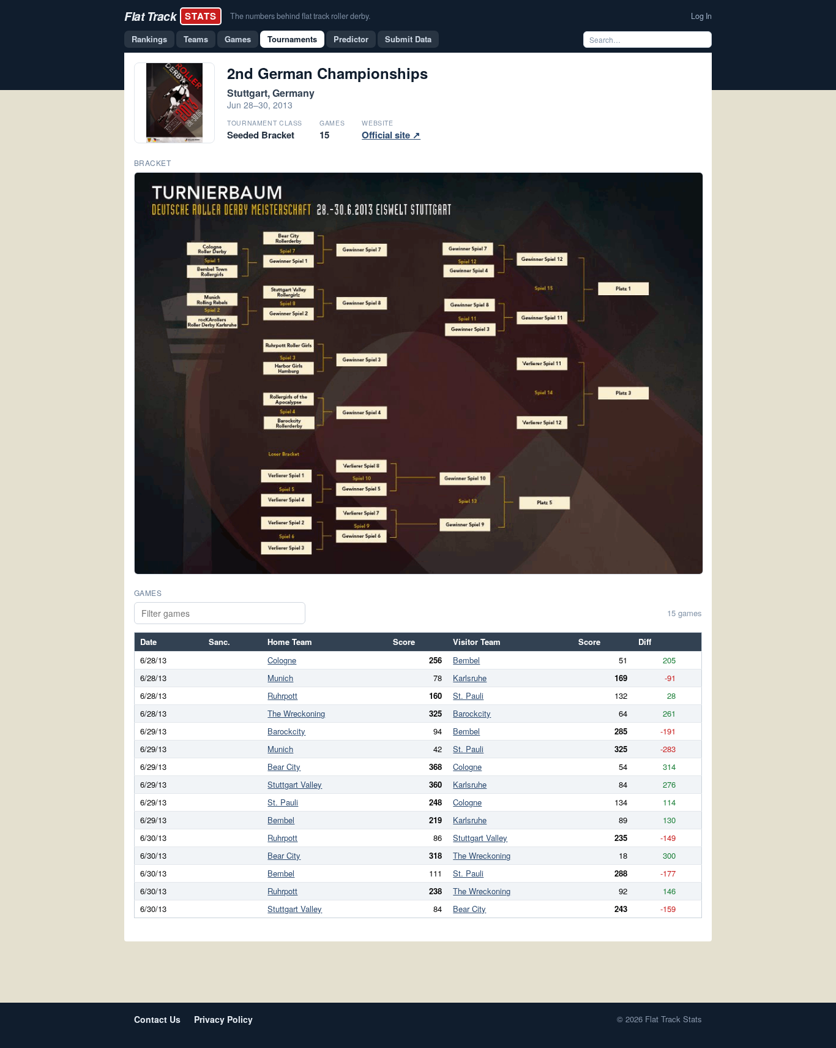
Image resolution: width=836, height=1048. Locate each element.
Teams (196, 39)
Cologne (281, 660)
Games (238, 39)
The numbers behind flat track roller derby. (300, 15)
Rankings (149, 39)
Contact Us (157, 1019)
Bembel (466, 660)
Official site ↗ (391, 134)
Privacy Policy (223, 1019)
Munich (280, 678)
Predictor (351, 39)
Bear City (283, 766)
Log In (701, 15)
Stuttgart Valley (294, 784)
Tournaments (292, 39)
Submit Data (408, 39)
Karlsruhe (470, 678)
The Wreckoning (296, 713)
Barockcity (472, 713)
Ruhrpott (282, 695)
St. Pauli (468, 695)
